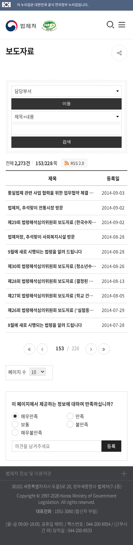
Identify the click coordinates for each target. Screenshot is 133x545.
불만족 (82, 424)
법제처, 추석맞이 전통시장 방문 (35, 208)
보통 (25, 424)
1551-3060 (64, 511)
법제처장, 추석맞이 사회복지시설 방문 (41, 237)
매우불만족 (31, 432)
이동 (66, 103)
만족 (80, 416)
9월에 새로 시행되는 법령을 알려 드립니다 (45, 252)
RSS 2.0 (77, 163)
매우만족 (29, 416)
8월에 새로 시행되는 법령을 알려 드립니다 (45, 325)
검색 (66, 141)
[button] (22, 26)
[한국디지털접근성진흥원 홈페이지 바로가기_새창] (48, 22)
